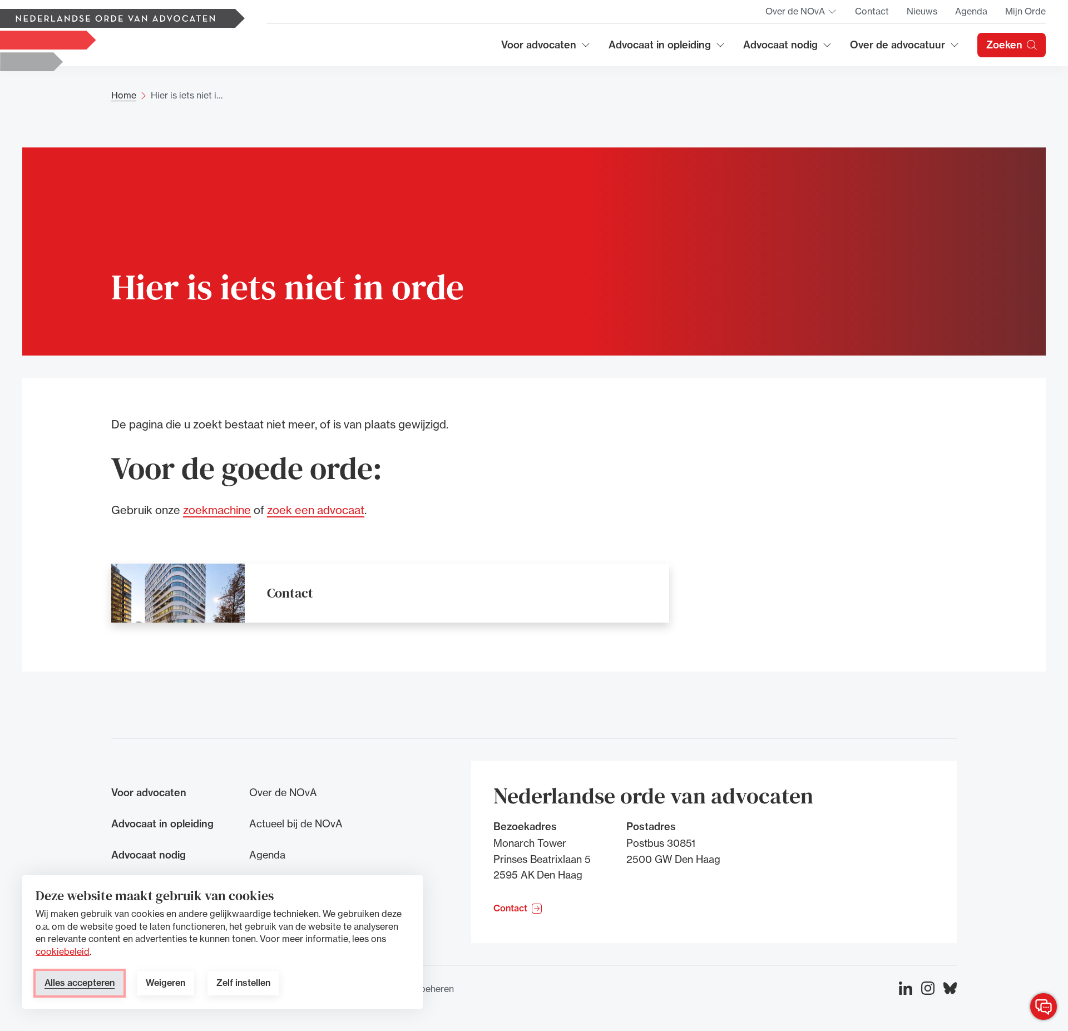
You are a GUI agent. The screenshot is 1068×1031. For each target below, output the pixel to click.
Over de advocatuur (898, 48)
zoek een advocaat (315, 510)
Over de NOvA (801, 14)
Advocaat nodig (787, 48)
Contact (872, 11)
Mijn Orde (1025, 11)
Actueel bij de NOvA (296, 823)
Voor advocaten (546, 48)
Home (123, 95)
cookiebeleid (63, 951)
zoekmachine (217, 510)
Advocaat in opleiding (660, 48)
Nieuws (922, 11)
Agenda (971, 11)
